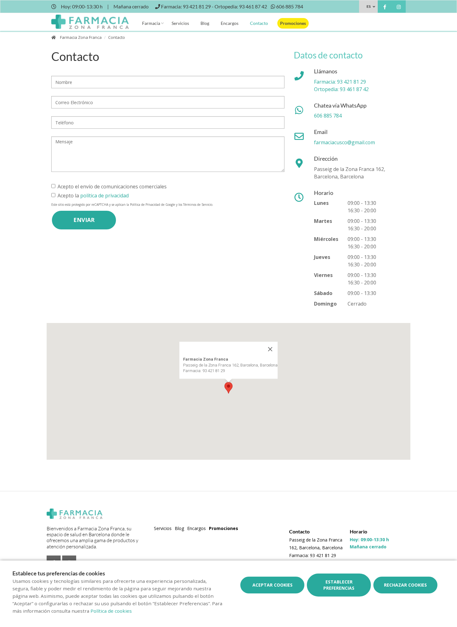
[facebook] (385, 7)
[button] (228, 388)
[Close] (270, 349)
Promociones (293, 23)
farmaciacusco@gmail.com (344, 142)
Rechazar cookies (405, 585)
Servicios (180, 23)
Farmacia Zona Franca (81, 37)
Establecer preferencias (338, 585)
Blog (205, 23)
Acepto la (93, 195)
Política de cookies (111, 611)
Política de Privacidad (145, 204)
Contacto (259, 23)
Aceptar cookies (272, 585)
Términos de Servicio (197, 204)
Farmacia (151, 23)
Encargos (229, 23)
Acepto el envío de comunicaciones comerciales (112, 186)
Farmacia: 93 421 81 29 (340, 81)
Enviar (84, 220)
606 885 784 (328, 115)
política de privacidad (104, 195)
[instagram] (399, 7)
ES (369, 6)
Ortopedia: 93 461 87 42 (341, 89)
